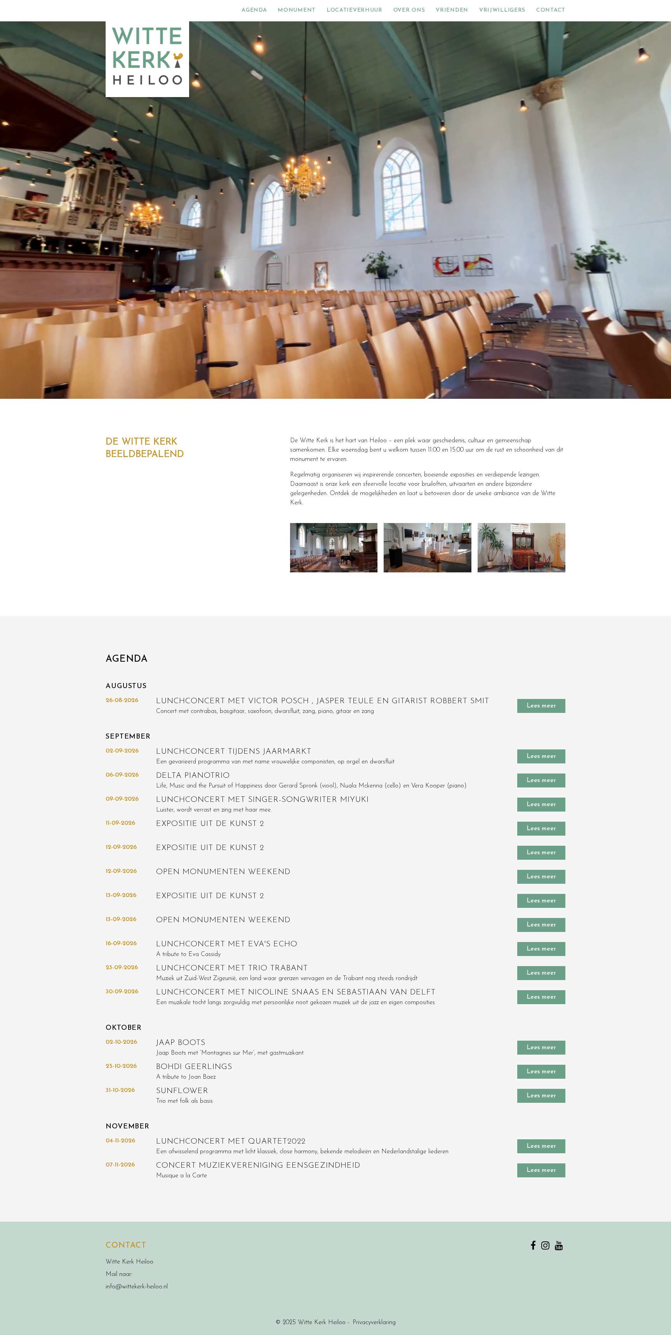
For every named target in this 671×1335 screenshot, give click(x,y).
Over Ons (409, 10)
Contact (550, 10)
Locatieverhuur (354, 10)
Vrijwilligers (502, 10)
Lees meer (541, 706)
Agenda (254, 10)
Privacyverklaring (374, 1322)
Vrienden (452, 10)
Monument (297, 10)
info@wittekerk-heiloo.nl (137, 1287)
